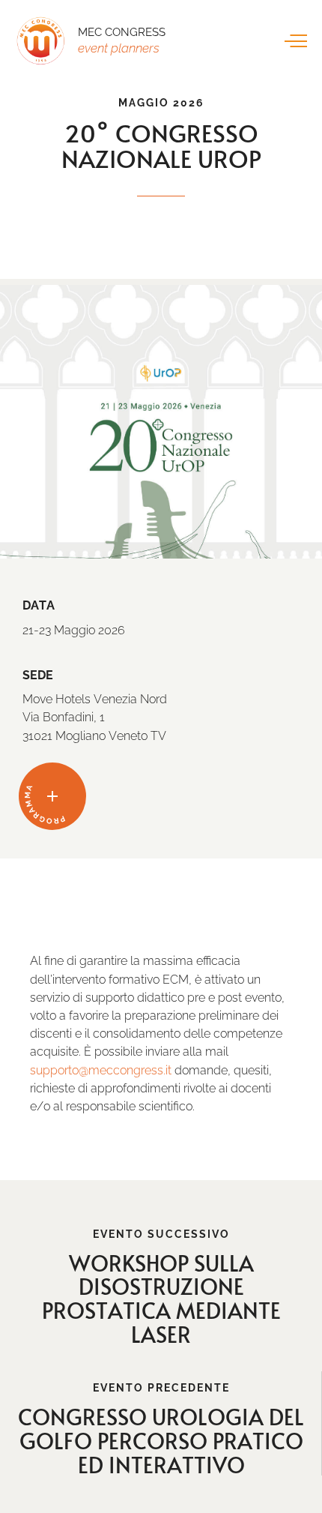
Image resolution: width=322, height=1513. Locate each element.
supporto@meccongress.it (100, 1070)
